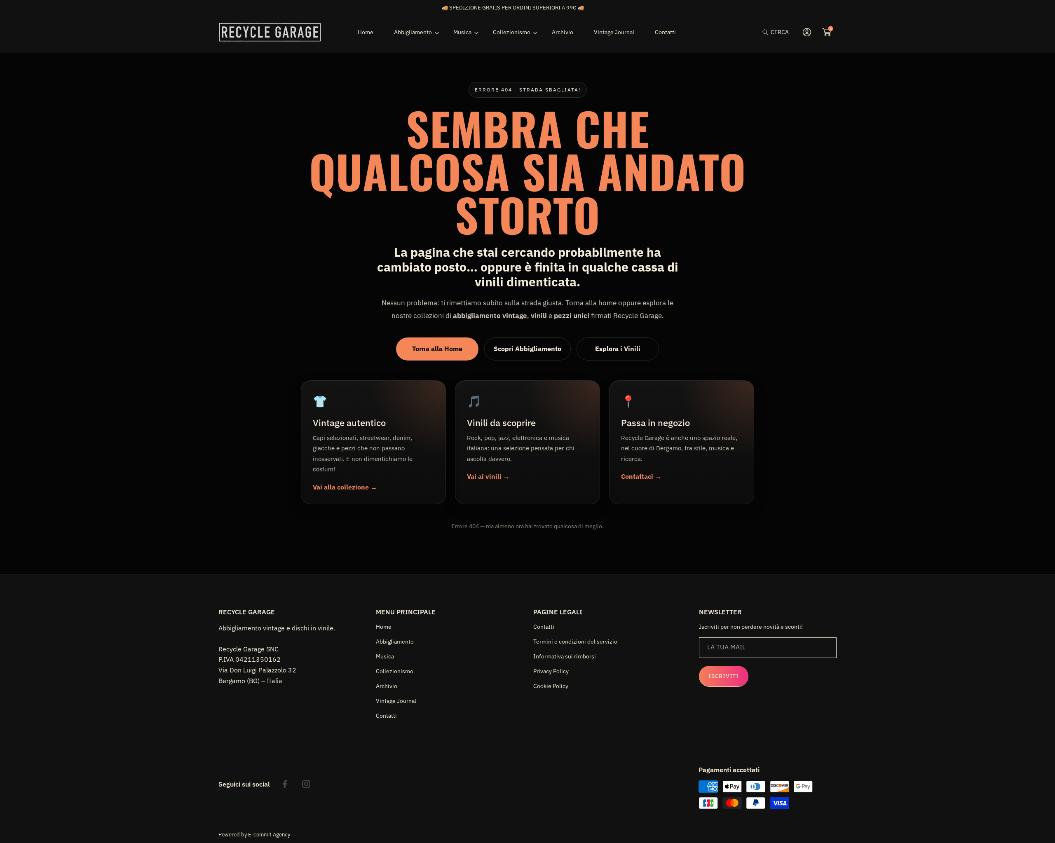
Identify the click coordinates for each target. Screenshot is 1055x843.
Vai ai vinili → (488, 476)
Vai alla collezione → (345, 487)
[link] (413, 32)
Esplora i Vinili (617, 348)
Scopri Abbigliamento (527, 348)
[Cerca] (767, 32)
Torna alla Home (437, 348)
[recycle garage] (269, 32)
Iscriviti (723, 676)
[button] (775, 32)
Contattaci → (641, 476)
